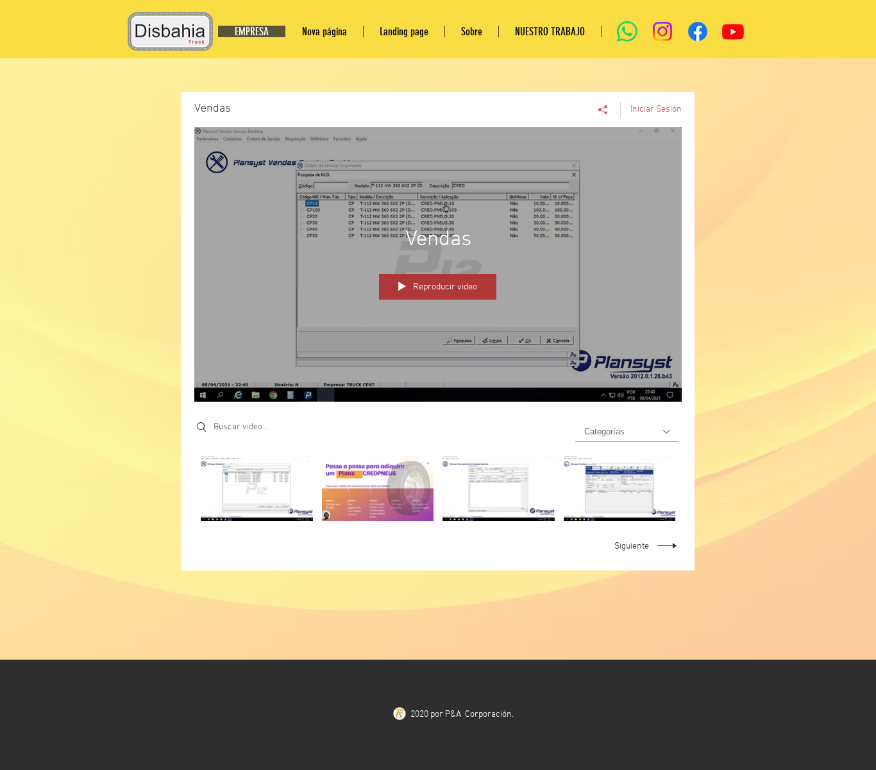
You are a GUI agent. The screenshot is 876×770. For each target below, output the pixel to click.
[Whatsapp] (627, 31)
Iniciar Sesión (656, 109)
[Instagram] (662, 31)
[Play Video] (257, 488)
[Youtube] (733, 31)
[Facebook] (698, 31)
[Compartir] (603, 109)
